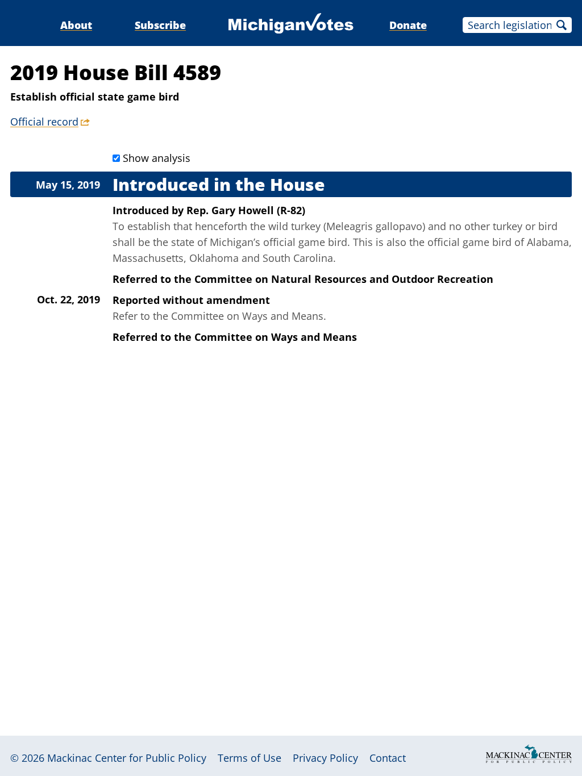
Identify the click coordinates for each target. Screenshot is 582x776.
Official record (44, 121)
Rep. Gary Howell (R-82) (245, 210)
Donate (408, 25)
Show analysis (156, 158)
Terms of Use (249, 758)
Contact (387, 758)
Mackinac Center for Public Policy (126, 758)
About (76, 25)
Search (561, 25)
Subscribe (160, 25)
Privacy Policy (325, 758)
